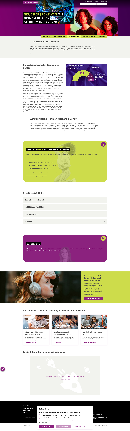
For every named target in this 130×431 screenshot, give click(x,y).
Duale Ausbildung (60, 36)
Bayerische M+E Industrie (89, 1)
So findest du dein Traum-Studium (39, 53)
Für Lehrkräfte (92, 4)
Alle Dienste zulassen (46, 426)
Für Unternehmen (101, 4)
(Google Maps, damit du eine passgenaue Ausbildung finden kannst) (61, 415)
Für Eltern (84, 4)
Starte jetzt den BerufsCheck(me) (36, 176)
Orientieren (46, 36)
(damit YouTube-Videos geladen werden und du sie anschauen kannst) (61, 417)
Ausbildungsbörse (89, 36)
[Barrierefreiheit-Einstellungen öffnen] (3, 369)
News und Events (104, 1)
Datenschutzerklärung (70, 421)
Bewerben (102, 36)
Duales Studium (74, 36)
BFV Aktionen (97, 1)
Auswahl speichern (63, 426)
